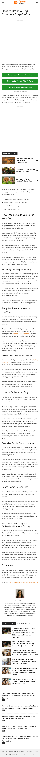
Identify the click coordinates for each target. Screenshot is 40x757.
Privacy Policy (20, 751)
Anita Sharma (20, 601)
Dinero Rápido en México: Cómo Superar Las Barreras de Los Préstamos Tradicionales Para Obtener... (18, 696)
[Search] (37, 2)
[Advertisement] (20, 41)
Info (3, 700)
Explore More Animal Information (20, 75)
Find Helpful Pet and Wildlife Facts (20, 81)
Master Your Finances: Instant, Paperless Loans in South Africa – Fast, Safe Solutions (24, 661)
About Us (4, 751)
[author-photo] (20, 598)
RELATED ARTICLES (9, 623)
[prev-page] (3, 688)
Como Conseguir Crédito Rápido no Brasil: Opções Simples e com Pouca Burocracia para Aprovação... (20, 739)
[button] (3, 2)
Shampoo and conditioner (21, 334)
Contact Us (29, 751)
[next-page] (6, 688)
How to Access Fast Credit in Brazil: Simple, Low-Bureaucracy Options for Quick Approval (25, 681)
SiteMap (36, 751)
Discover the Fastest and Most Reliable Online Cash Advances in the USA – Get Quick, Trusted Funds (25, 653)
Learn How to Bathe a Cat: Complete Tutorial (23, 582)
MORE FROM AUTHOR (23, 623)
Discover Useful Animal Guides (20, 87)
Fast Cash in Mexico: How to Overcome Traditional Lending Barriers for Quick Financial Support (25, 644)
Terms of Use (12, 751)
